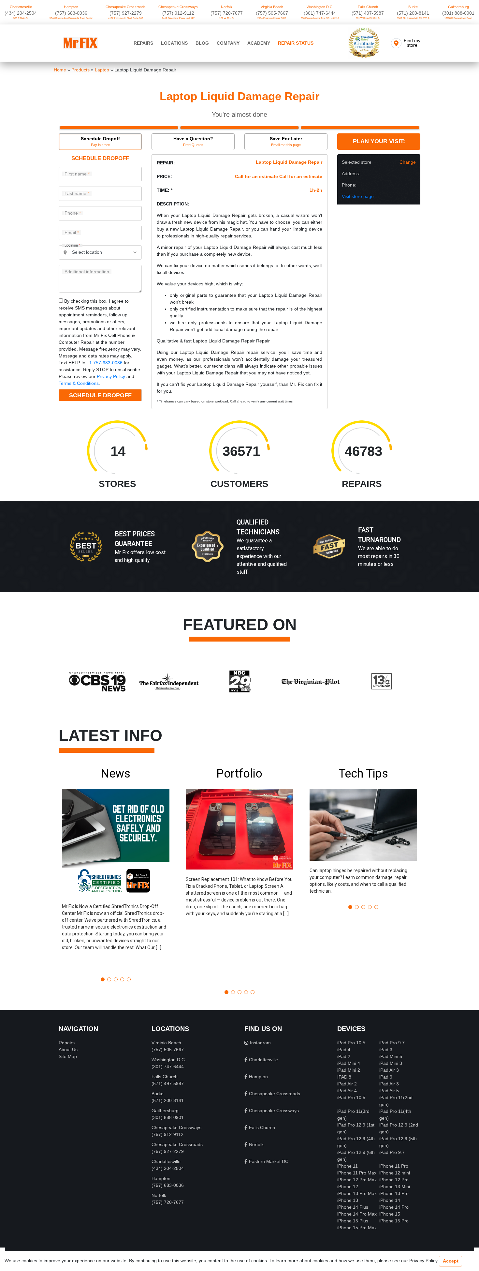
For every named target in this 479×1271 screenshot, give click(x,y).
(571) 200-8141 (413, 13)
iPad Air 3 (389, 1070)
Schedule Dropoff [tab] (100, 141)
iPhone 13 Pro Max (357, 1193)
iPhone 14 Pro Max (357, 1214)
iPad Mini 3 (390, 1063)
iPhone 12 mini (394, 1172)
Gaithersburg (458, 7)
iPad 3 (385, 1049)
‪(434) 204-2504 (21, 13)
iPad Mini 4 (348, 1063)
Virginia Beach (272, 7)
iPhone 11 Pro (393, 1166)
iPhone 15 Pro (394, 1220)
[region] (239, 553)
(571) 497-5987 (368, 13)
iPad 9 (385, 1077)
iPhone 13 (347, 1200)
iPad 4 (343, 1049)
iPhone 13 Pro (394, 1193)
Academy (258, 43)
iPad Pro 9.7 (392, 1042)
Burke (413, 7)
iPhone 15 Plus (352, 1220)
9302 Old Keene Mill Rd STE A (413, 18)
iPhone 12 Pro (394, 1179)
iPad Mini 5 (390, 1056)
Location (72, 245)
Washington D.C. (320, 7)
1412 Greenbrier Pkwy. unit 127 (178, 18)
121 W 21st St (226, 18)
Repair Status (295, 43)
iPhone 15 (389, 1214)
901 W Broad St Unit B (368, 18)
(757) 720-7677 (226, 13)
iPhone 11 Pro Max (356, 1172)
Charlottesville (21, 7)
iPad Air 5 (389, 1090)
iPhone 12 (347, 1186)
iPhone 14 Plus (352, 1207)
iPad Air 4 (347, 1090)
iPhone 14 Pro (394, 1207)
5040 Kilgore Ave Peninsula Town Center (71, 18)
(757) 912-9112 (178, 13)
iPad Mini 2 (348, 1070)
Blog (202, 43)
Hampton (71, 7)
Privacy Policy (111, 376)
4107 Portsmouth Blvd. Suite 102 (125, 18)
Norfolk (226, 7)
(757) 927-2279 (125, 13)
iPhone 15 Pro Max (357, 1227)
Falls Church (368, 7)
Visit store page (358, 196)
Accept (450, 1260)
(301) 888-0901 (458, 13)
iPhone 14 (389, 1200)
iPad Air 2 (347, 1083)
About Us (68, 1049)
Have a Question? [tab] (193, 141)
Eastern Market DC (268, 1161)
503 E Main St (20, 18)
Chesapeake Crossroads (126, 7)
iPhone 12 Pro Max (357, 1179)
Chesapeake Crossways (178, 7)
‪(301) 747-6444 (320, 13)
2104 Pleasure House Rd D (271, 18)
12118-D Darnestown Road (458, 18)
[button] (116, 869)
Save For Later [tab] (286, 141)
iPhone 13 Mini (394, 1186)
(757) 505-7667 (272, 13)
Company (228, 43)
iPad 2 (343, 1056)
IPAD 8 (344, 1077)
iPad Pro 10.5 (351, 1042)
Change (407, 162)
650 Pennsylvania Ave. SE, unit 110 (320, 18)
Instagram (260, 1042)
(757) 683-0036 (71, 13)
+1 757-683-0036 (105, 362)
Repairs (143, 43)
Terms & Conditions (79, 383)
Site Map (68, 1056)
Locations (174, 43)
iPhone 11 (347, 1166)
